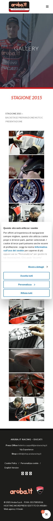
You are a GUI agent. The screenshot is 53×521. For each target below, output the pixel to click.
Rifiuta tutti (26, 293)
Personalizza (25, 284)
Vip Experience (26, 449)
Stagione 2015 (13, 113)
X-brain (19, 509)
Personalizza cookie (29, 463)
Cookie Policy (11, 463)
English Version (12, 467)
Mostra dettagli (36, 267)
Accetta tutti (26, 276)
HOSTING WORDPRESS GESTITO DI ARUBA (25, 505)
